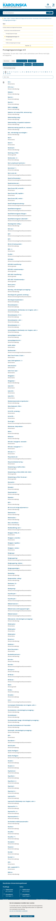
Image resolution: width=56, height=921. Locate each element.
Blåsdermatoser (12, 614)
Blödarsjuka (11, 624)
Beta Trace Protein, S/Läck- (16, 355)
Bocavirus (11, 639)
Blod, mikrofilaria (13, 523)
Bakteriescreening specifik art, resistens (19, 127)
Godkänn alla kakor (27, 916)
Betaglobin (11, 376)
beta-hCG (10, 386)
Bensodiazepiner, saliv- (14, 320)
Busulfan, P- (11, 837)
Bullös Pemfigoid (13, 750)
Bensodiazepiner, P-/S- (14, 315)
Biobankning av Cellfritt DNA (16, 467)
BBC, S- (10, 249)
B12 (9, 82)
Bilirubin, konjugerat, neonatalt (17, 441)
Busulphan (11, 842)
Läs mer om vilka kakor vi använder (19, 911)
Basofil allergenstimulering (16, 203)
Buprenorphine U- (13, 816)
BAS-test (10, 229)
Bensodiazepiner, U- (14, 325)
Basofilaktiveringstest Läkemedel (17, 219)
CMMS (13, 61)
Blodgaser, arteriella (14, 538)
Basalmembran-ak (13, 183)
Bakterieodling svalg (14, 117)
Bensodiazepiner (13, 305)
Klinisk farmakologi (21, 61)
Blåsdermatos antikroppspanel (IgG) (18, 609)
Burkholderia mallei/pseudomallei (18, 821)
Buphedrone (11, 771)
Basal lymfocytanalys (14, 178)
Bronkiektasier (12, 715)
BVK (9, 862)
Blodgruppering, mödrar (15, 563)
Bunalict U (11, 766)
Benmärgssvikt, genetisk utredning (18, 295)
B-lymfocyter (12, 593)
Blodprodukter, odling (14, 578)
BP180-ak (10, 675)
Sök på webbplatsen (8, 13)
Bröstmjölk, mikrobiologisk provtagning (19, 730)
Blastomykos (11, 517)
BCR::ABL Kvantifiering (14, 274)
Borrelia (10, 659)
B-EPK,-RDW (11, 345)
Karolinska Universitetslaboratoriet (42, 18)
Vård (8, 18)
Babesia (10, 92)
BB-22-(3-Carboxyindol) (14, 244)
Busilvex (10, 826)
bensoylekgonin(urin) (14, 340)
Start (5, 18)
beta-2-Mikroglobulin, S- (15, 360)
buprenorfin (11, 796)
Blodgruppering (12, 558)
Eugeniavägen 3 (26, 896)
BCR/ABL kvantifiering (14, 264)
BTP (9, 735)
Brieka (10, 690)
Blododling (11, 573)
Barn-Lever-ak (12, 173)
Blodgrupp (11, 553)
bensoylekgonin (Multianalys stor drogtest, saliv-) (22, 330)
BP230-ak (10, 680)
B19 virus (10, 87)
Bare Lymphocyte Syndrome (16, 163)
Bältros (10, 872)
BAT (9, 234)
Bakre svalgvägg (12, 107)
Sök (49, 12)
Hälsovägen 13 (9, 896)
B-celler (10, 254)
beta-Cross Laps (12, 371)
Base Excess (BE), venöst (15, 198)
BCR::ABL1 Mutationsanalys (16, 279)
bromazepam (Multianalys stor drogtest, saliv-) (21, 705)
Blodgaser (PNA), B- (13, 533)
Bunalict (10, 761)
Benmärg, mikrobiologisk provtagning (19, 289)
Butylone (10, 847)
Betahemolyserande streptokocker (18, 401)
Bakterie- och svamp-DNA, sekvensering (19, 112)
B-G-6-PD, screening (13, 411)
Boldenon (10, 644)
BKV (9, 502)
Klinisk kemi (28, 64)
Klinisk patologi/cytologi (9, 68)
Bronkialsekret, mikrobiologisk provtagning (20, 710)
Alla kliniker (6, 61)
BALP (9, 137)
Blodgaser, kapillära (13, 543)
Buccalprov (11, 740)
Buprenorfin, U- (12, 811)
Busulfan (10, 832)
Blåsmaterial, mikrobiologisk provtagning (20, 619)
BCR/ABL (10, 259)
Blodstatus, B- (12, 583)
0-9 (9, 74)
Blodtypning (11, 588)
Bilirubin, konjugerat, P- (15, 447)
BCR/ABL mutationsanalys (15, 269)
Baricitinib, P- (12, 168)
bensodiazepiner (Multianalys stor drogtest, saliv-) (22, 310)
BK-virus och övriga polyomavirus (18, 507)
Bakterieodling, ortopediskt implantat (19, 122)
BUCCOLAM (11, 745)
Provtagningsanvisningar (9, 20)
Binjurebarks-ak (12, 457)
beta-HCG (10, 396)
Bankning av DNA (13, 153)
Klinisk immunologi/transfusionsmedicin (13, 64)
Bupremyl (11, 786)
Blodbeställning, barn (14, 528)
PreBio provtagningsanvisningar (13, 42)
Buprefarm (11, 776)
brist (9, 700)
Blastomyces (11, 512)
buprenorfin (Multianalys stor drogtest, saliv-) (21, 801)
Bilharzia (10, 436)
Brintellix (10, 695)
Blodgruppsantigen (13, 568)
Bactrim (10, 97)
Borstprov (11, 669)
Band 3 (10, 143)
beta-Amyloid (12, 365)
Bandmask (11, 148)
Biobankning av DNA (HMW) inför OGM (19, 472)
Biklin (9, 431)
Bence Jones (11, 284)
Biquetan (10, 497)
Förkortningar (9, 39)
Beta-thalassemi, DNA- (14, 406)
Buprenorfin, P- (12, 806)
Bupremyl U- (11, 791)
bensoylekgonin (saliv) (14, 335)
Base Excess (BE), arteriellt (15, 188)
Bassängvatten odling (14, 224)
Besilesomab (11, 350)
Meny (53, 6)
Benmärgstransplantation (15, 300)
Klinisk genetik (32, 61)
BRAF (9, 685)
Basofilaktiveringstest (14, 208)
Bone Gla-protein (13, 649)
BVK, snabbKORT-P (13, 867)
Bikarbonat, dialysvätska (15, 426)
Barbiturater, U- (12, 158)
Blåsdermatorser (13, 604)
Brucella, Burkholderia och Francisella (19, 725)
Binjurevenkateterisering (15, 462)
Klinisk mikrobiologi (38, 64)
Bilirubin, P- (11, 452)
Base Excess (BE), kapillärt (15, 193)
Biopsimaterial (12, 492)
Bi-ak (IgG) (11, 421)
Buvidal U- (11, 857)
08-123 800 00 (9, 891)
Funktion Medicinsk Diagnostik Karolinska (21, 18)
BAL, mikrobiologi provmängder (17, 132)
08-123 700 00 (25, 891)
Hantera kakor (14, 916)
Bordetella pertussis (14, 654)
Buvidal (10, 852)
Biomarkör (11, 482)
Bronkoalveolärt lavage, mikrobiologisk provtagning (23, 720)
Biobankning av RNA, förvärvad (17, 477)
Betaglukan (11, 381)
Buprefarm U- (12, 781)
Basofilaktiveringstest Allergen (17, 213)
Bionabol (10, 487)
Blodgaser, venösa (13, 548)
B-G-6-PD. (10, 416)
